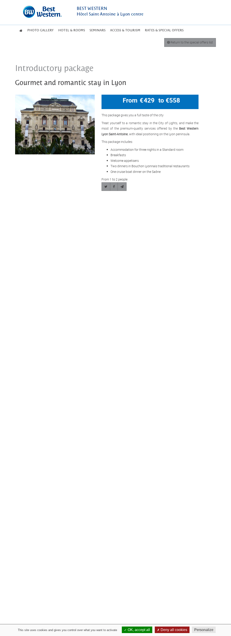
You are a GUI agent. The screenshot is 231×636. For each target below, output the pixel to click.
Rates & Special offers (164, 30)
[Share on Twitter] (106, 186)
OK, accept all (138, 630)
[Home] (21, 30)
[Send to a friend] (122, 186)
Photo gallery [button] (40, 30)
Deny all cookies (173, 630)
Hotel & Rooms (71, 30)
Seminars (98, 30)
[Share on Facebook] (114, 186)
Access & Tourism (125, 30)
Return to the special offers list (191, 42)
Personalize (203, 630)
